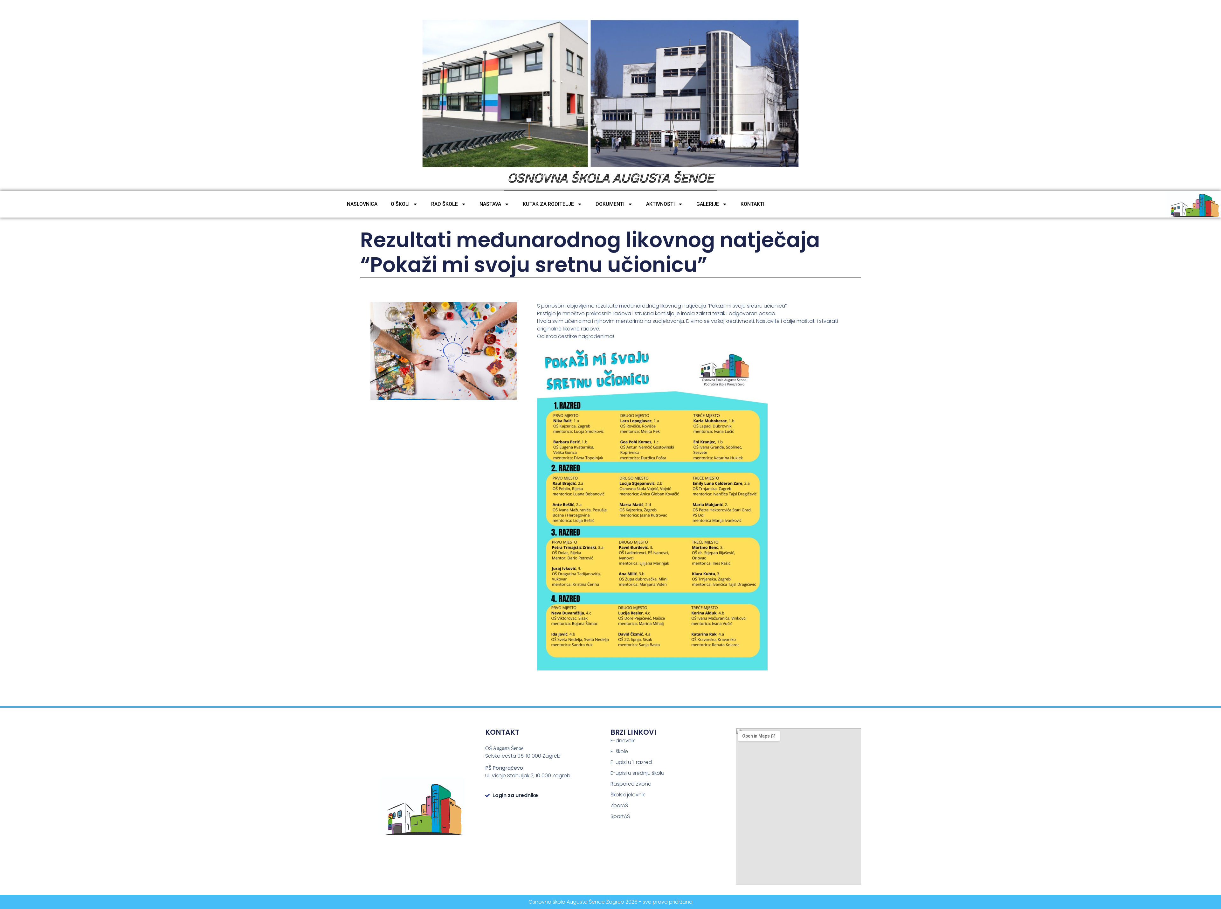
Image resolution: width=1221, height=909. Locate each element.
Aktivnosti (660, 204)
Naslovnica (362, 204)
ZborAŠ (619, 805)
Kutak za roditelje (548, 204)
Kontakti (752, 204)
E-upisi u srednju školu (637, 773)
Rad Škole (444, 204)
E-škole (619, 751)
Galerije (707, 204)
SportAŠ (620, 816)
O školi (400, 204)
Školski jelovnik (627, 794)
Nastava (490, 204)
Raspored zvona (631, 784)
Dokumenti (610, 204)
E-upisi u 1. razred (631, 762)
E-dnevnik (622, 740)
